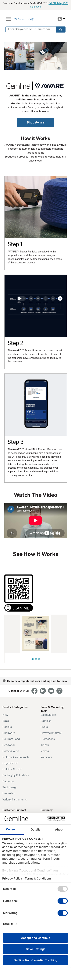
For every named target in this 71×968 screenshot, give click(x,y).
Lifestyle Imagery (51, 732)
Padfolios (8, 781)
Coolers (7, 726)
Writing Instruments (14, 799)
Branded (35, 658)
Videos (45, 751)
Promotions (48, 739)
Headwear (8, 745)
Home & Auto (10, 751)
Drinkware (8, 732)
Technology (9, 787)
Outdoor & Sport (12, 769)
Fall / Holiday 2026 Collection (49, 5)
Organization (10, 763)
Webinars (46, 757)
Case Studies (48, 714)
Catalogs (46, 720)
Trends (45, 745)
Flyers (44, 726)
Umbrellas (8, 793)
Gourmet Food (11, 739)
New (5, 714)
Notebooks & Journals (15, 757)
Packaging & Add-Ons (16, 775)
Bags (5, 720)
